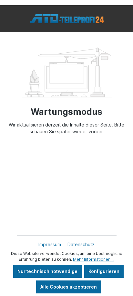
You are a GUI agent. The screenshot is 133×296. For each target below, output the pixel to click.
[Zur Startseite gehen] (66, 18)
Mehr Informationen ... (93, 259)
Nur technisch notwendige (47, 271)
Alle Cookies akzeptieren (68, 287)
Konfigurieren (103, 271)
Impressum (50, 244)
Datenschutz (81, 244)
